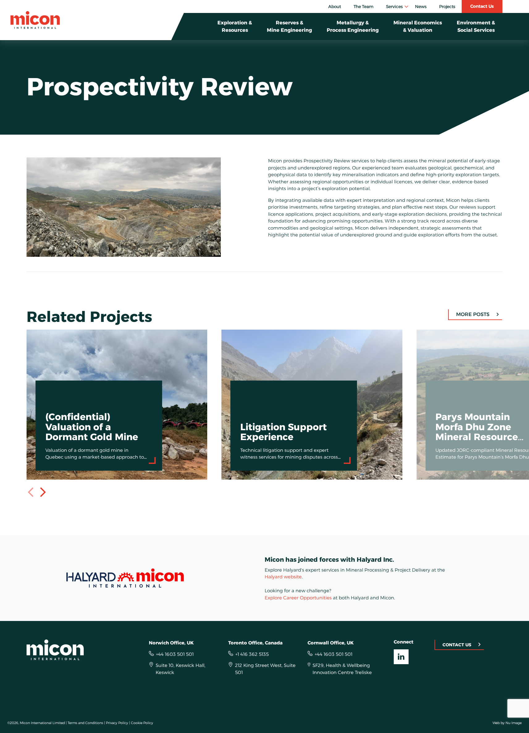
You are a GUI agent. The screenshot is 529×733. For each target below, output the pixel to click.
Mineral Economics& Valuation (417, 26)
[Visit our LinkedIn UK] (401, 656)
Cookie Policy (142, 723)
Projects (447, 6)
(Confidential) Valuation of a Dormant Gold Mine (85, 333)
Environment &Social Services (476, 26)
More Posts (472, 314)
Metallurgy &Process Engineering (353, 26)
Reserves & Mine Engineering (289, 26)
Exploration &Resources (234, 26)
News (420, 6)
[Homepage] (35, 20)
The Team (363, 6)
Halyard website (283, 577)
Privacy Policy (117, 723)
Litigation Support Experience (256, 333)
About (334, 6)
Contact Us (482, 6)
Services (394, 6)
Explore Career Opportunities (298, 598)
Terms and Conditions (85, 723)
